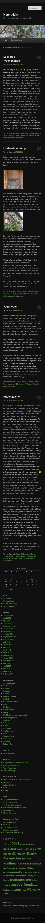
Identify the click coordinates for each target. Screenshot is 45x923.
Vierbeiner (7, 739)
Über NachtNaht (16, 40)
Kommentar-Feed (10, 603)
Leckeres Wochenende (11, 58)
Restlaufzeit (7, 825)
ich (15, 858)
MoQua (15, 868)
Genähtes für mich (10, 701)
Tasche (6, 884)
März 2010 (7, 671)
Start (5, 40)
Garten (35, 294)
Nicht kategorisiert (10, 717)
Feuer (11, 558)
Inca (28, 858)
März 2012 (7, 652)
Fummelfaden (8, 810)
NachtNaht (10, 14)
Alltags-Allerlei (21, 291)
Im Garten (6, 294)
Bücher (6, 688)
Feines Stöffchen (9, 785)
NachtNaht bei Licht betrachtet (15, 715)
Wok (20, 558)
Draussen (24, 135)
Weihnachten (8, 890)
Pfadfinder (35, 872)
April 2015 (7, 623)
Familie (31, 135)
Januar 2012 (8, 658)
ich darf (21, 858)
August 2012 (8, 639)
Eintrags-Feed (8, 601)
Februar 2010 (8, 674)
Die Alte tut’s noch (10, 830)
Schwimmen (20, 875)
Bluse (18, 849)
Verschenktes (8, 736)
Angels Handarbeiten (11, 799)
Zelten (6, 893)
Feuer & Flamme (22, 133)
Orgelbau (6, 720)
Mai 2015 (6, 621)
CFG (32, 848)
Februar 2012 (8, 655)
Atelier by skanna (10, 802)
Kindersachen (8, 709)
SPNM (5, 725)
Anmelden (7, 598)
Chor (38, 849)
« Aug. (10, 589)
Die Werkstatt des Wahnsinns (14, 807)
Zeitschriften (8, 744)
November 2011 (9, 660)
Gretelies (6, 787)
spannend (16, 880)
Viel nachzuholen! (10, 827)
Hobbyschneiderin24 (11, 765)
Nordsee (22, 868)
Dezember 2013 (9, 626)
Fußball (6, 699)
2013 (9, 844)
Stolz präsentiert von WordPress (22, 918)
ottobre (16, 872)
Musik (5, 712)
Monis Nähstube (9, 813)
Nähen (31, 868)
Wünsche (33, 889)
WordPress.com (9, 768)
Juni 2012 (7, 644)
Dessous (6, 691)
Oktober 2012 (8, 634)
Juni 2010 (7, 666)
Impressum (7, 906)
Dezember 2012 (9, 631)
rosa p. (6, 790)
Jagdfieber (10, 306)
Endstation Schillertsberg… (14, 832)
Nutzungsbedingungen (20, 906)
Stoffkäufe (7, 728)
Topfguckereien (34, 133)
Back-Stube (9, 848)
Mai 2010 (6, 668)
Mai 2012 (6, 647)
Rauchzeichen (12, 396)
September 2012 (9, 636)
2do (5, 844)
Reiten (11, 875)
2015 (18, 135)
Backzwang (7, 686)
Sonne (6, 880)
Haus (5, 704)
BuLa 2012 (25, 849)
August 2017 (8, 615)
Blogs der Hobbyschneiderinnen (15, 762)
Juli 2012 (6, 642)
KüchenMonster (32, 863)
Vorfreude (28, 384)
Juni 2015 (7, 618)
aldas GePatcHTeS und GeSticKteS (16, 779)
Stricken (34, 880)
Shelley (30, 875)
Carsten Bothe (11, 434)
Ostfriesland (8, 872)
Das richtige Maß (9, 822)
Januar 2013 (8, 629)
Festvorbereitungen (15, 148)
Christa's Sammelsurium (12, 805)
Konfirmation (12, 863)
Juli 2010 (6, 663)
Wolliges (6, 741)
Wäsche (23, 890)
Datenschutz (34, 906)
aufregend (30, 844)
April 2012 (7, 650)
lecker (37, 135)
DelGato (6, 782)
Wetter (17, 889)
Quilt (5, 875)
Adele (22, 844)
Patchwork (7, 723)
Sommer (37, 876)
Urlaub (5, 733)
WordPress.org (9, 606)
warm (36, 885)
